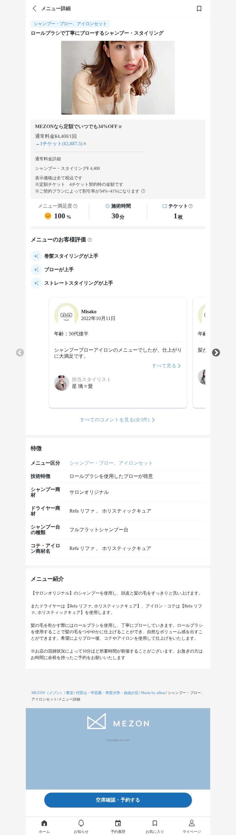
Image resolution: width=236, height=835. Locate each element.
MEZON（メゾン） (47, 693)
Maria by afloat (153, 693)
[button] (190, 206)
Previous (20, 352)
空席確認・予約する (118, 799)
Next (216, 352)
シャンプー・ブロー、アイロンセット (111, 463)
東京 (69, 693)
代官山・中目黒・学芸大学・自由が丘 (107, 693)
